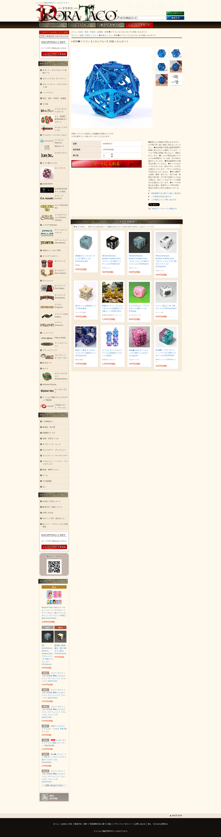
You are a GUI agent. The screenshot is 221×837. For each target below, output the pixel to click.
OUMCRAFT (48, 184)
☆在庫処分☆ (48, 421)
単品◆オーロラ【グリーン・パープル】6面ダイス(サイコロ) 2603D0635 (166, 353)
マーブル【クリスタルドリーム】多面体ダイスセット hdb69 (112, 353)
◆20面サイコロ (105, 35)
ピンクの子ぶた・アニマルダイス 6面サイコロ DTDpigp (139, 308)
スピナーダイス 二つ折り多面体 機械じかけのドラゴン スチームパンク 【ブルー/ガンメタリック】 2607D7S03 (54, 712)
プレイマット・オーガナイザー (55, 456)
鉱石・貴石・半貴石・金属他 (91, 32)
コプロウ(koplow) (50, 225)
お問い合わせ (110, 24)
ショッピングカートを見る (54, 54)
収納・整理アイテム (51, 470)
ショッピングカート (139, 24)
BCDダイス (47, 363)
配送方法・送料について (52, 507)
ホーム (53, 24)
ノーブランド (48, 93)
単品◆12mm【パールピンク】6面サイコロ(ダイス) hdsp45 (139, 353)
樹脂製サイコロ (49, 433)
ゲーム (45, 475)
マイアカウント (175, 14)
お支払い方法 (66, 824)
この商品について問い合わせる (163, 200)
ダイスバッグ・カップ (52, 444)
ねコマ (45, 368)
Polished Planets (49, 385)
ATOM (53, 798)
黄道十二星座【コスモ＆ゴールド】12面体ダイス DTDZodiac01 (85, 353)
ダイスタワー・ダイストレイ (54, 450)
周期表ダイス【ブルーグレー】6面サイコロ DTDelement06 (85, 258)
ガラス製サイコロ (50, 163)
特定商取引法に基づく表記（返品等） (166, 193)
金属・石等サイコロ (87, 35)
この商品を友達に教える (161, 196)
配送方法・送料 (81, 824)
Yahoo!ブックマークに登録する (164, 209)
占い (44, 487)
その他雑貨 (47, 481)
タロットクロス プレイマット (54, 78)
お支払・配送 (82, 24)
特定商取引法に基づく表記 (100, 824)
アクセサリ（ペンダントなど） (55, 135)
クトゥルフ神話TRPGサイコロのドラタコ (52, 3)
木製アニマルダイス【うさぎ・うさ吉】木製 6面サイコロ (54, 729)
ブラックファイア (50, 350)
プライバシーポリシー (123, 824)
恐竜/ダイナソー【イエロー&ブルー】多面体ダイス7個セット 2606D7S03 (112, 308)
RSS (51, 796)
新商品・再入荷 (49, 427)
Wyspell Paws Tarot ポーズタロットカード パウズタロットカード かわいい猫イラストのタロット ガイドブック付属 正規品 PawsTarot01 (54, 612)
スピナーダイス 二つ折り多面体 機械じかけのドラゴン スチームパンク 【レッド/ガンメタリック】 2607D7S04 (54, 776)
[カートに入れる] (116, 164)
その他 (45, 104)
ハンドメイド (48, 333)
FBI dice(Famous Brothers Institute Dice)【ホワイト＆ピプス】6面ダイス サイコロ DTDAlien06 (166, 261)
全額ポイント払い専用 (52, 250)
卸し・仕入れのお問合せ (158, 824)
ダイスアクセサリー (51, 256)
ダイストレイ (48, 281)
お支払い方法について (52, 501)
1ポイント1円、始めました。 (54, 518)
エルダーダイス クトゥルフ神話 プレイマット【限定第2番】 (54, 743)
